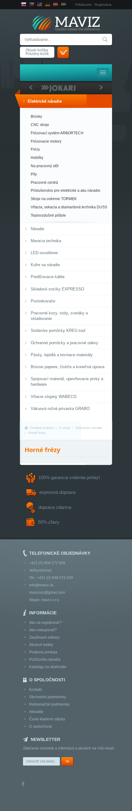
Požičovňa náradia (44, 659)
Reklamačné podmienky (49, 704)
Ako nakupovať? (43, 630)
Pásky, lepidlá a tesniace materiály (62, 354)
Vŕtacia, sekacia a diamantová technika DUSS (69, 207)
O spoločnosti (40, 726)
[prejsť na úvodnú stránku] (66, 23)
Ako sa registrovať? (45, 622)
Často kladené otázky (47, 719)
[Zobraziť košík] (63, 52)
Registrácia (103, 4)
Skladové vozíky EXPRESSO (57, 289)
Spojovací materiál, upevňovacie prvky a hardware (67, 381)
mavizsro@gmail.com (47, 592)
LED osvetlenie (44, 252)
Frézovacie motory (46, 141)
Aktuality (36, 712)
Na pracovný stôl (45, 166)
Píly (34, 174)
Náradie (37, 228)
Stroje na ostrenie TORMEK (54, 199)
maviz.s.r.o (50, 600)
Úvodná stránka (42, 428)
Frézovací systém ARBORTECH (57, 133)
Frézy (35, 149)
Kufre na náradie (45, 264)
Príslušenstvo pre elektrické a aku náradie (65, 190)
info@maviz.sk (41, 585)
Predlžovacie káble (47, 276)
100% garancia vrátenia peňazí (69, 477)
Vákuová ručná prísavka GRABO (60, 408)
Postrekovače (43, 301)
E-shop (64, 428)
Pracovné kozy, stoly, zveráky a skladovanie (59, 316)
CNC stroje (40, 125)
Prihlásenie (83, 4)
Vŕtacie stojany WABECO (53, 396)
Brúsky (36, 116)
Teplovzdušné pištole (48, 215)
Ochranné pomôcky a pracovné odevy (64, 343)
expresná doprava (57, 492)
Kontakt (35, 689)
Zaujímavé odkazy (44, 637)
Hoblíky (37, 158)
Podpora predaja (43, 652)
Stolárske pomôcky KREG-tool (58, 330)
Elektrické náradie (45, 101)
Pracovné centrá (44, 182)
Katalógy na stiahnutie (47, 667)
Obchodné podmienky (47, 697)
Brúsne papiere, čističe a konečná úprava (67, 366)
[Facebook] (23, 784)
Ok (67, 761)
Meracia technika (46, 240)
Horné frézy (37, 433)
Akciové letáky (41, 645)
